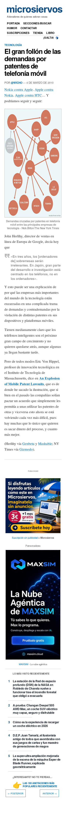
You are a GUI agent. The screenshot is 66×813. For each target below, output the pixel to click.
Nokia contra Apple (18, 89)
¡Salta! (48, 37)
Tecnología (13, 45)
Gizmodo (26, 449)
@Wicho (16, 82)
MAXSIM (23, 664)
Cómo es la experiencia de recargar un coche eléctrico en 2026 (36, 724)
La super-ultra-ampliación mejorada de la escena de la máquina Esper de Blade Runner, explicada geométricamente (36, 761)
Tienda (38, 33)
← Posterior (15, 793)
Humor (12, 28)
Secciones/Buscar (37, 23)
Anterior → (49, 793)
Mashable (45, 443)
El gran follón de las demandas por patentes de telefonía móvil (32, 62)
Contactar (29, 28)
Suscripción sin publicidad (25, 537)
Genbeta (28, 443)
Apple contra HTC (28, 95)
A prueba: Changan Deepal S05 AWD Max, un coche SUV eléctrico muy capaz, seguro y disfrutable (35, 709)
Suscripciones (18, 33)
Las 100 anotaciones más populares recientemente (40, 785)
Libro (50, 33)
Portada (13, 23)
